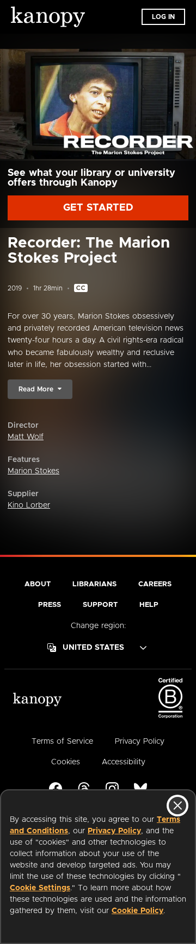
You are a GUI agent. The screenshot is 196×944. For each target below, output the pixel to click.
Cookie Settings (40, 888)
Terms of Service (62, 741)
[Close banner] (177, 805)
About (37, 584)
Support (100, 605)
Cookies (65, 762)
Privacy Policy (114, 831)
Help (148, 605)
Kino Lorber (29, 505)
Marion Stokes (33, 471)
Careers (154, 584)
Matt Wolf (26, 437)
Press (49, 605)
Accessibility (123, 762)
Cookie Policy (137, 911)
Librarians (94, 584)
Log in (163, 17)
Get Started (98, 208)
